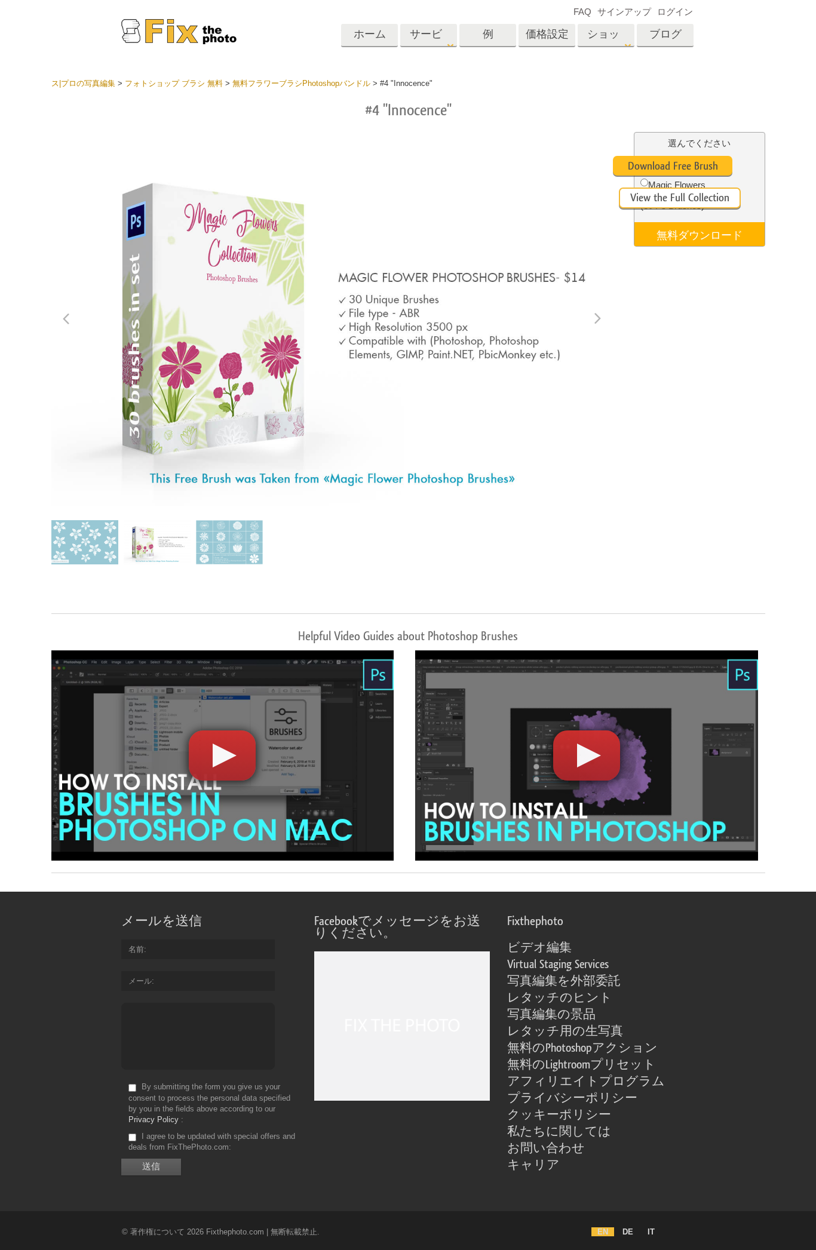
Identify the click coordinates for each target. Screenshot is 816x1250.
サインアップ (624, 12)
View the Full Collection (679, 197)
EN (602, 1231)
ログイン (675, 12)
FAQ (582, 12)
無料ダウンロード (700, 234)
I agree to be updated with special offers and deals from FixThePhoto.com (211, 1141)
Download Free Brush (673, 166)
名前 (136, 949)
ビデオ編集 (539, 948)
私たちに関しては (559, 1132)
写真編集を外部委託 (564, 981)
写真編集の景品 (551, 1015)
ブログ (665, 34)
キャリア (533, 1165)
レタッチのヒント (559, 998)
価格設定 (547, 34)
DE (627, 1231)
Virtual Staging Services (558, 964)
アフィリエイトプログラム (586, 1082)
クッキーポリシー (559, 1115)
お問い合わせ (546, 1148)
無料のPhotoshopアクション (582, 1048)
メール (140, 980)
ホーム (370, 34)
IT (651, 1231)
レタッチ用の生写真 (565, 1031)
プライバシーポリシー (572, 1098)
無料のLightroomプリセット (581, 1065)
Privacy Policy (153, 1119)
